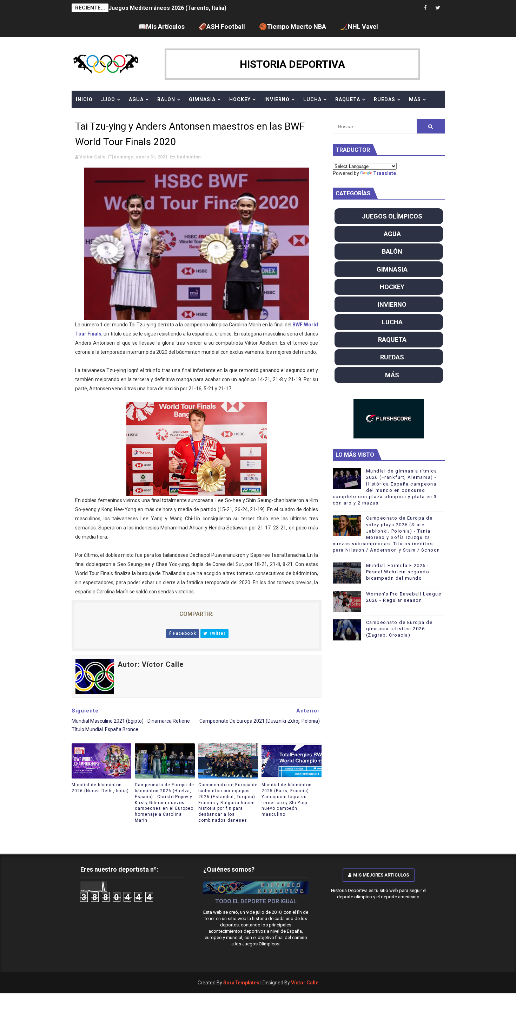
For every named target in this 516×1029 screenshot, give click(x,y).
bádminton (189, 156)
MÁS (415, 99)
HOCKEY (240, 99)
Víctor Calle (304, 982)
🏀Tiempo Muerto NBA (292, 26)
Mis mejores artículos (381, 875)
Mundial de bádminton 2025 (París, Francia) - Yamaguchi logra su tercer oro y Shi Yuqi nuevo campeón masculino (287, 799)
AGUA (136, 99)
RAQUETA (347, 99)
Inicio (84, 99)
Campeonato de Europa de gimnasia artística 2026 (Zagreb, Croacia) (399, 629)
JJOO (108, 99)
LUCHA (312, 99)
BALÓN (166, 99)
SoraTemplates (241, 982)
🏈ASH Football (222, 26)
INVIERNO (277, 99)
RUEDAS (384, 99)
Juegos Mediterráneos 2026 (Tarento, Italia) (167, 8)
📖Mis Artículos (161, 26)
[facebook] (425, 8)
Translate (384, 173)
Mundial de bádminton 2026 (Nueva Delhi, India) (100, 787)
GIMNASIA (202, 99)
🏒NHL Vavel (359, 26)
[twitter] (437, 8)
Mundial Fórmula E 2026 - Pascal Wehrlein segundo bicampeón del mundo (398, 572)
